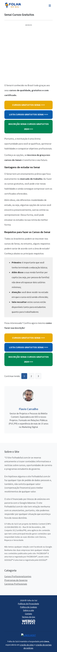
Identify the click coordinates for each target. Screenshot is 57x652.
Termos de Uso (28, 617)
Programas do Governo (15, 580)
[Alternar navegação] (50, 5)
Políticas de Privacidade (28, 603)
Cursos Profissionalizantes (17, 576)
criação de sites (27, 644)
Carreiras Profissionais (15, 583)
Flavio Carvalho (28, 409)
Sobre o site (28, 610)
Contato (28, 613)
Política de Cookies (28, 607)
